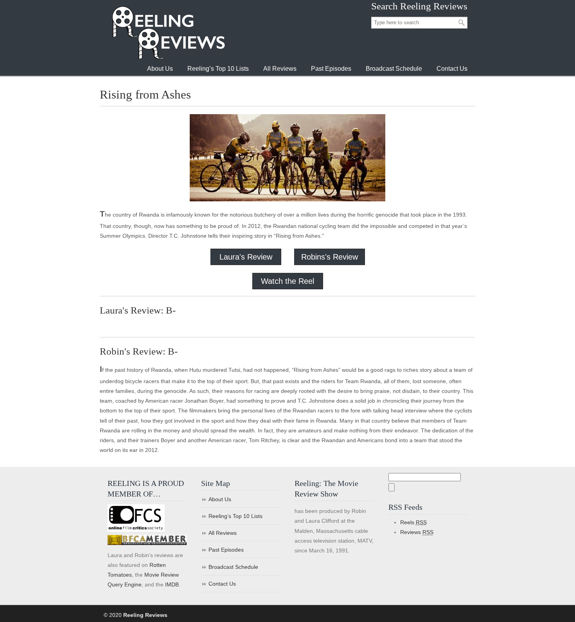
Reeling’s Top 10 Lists (235, 516)
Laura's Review (245, 257)
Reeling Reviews (168, 32)
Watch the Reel (287, 281)
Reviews (416, 532)
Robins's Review (329, 257)
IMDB (172, 584)
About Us (219, 499)
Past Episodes (226, 550)
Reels (413, 522)
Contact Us (222, 584)
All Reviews (222, 533)
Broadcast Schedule (233, 567)
